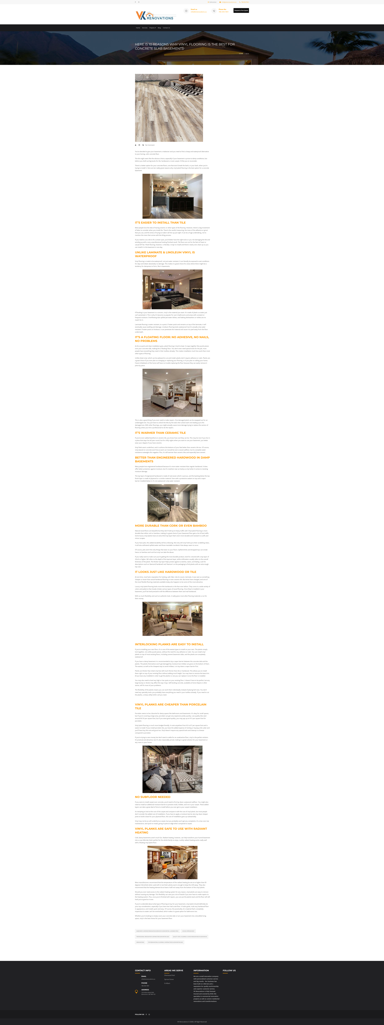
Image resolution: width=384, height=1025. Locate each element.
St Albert (167, 983)
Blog (159, 28)
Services (144, 28)
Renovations (140, 942)
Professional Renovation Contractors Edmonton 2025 (152, 936)
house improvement (188, 931)
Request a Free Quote (241, 10)
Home (138, 28)
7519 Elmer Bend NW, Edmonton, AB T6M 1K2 (148, 993)
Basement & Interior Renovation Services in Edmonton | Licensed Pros (157, 931)
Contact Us (166, 28)
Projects (152, 28)
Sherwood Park (169, 975)
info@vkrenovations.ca (229, 2)
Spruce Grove (169, 979)
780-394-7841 (224, 12)
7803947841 (245, 2)
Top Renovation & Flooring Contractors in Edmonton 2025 (165, 942)
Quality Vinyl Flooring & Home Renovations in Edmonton (190, 936)
